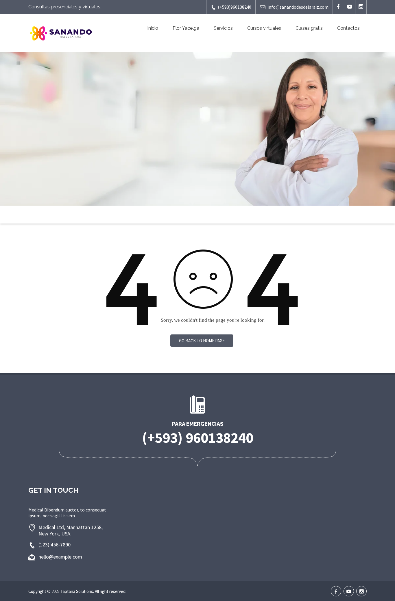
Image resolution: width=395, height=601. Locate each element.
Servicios (223, 28)
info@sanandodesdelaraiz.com (297, 7)
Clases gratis (309, 28)
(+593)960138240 (234, 7)
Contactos (348, 28)
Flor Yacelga (186, 28)
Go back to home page (202, 340)
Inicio (152, 28)
